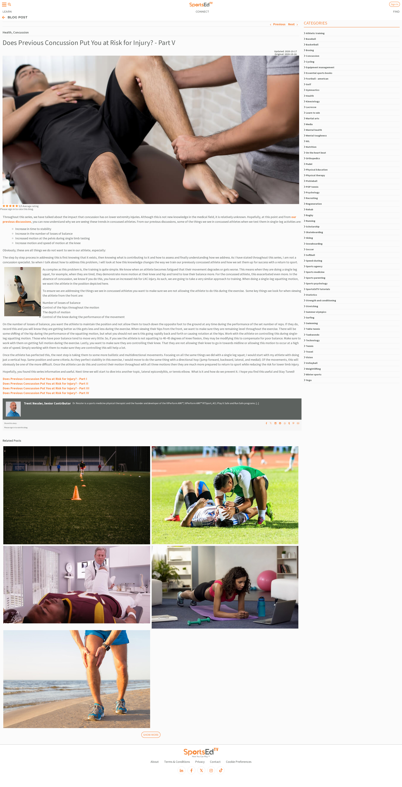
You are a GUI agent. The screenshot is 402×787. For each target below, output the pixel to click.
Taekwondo (312, 334)
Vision (309, 357)
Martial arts (312, 118)
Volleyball (311, 363)
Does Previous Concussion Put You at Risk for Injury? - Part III (46, 388)
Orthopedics (312, 158)
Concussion (312, 55)
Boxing (309, 50)
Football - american (316, 78)
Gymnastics (312, 89)
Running (310, 220)
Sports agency (313, 266)
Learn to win (312, 112)
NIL (307, 141)
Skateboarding (314, 232)
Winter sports (313, 374)
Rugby (309, 215)
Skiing (309, 237)
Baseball (310, 38)
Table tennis (312, 328)
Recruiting (311, 198)
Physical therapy (315, 175)
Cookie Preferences (238, 762)
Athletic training (315, 33)
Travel (309, 351)
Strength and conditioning (320, 300)
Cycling (309, 61)
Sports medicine (314, 271)
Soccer (309, 249)
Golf (308, 84)
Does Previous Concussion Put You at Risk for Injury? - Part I (45, 379)
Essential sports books (318, 73)
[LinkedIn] (181, 770)
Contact (215, 762)
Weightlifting (313, 368)
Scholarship (312, 226)
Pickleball (311, 180)
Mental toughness (316, 135)
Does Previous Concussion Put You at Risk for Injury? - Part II (45, 383)
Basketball (311, 44)
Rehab (309, 209)
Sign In (394, 4)
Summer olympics (315, 311)
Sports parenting (315, 277)
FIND (396, 11)
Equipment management (319, 67)
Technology (312, 340)
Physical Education (316, 169)
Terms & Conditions (177, 762)
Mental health (313, 129)
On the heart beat (315, 152)
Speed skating (313, 260)
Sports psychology (316, 283)
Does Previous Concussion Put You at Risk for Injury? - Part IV (46, 393)
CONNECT (202, 11)
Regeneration (313, 203)
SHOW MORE (151, 735)
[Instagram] (211, 770)
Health (309, 95)
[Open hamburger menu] (4, 4)
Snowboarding (314, 243)
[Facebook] (191, 770)
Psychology (312, 192)
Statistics (311, 294)
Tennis (309, 346)
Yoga (308, 380)
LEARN (7, 11)
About (155, 762)
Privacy (200, 762)
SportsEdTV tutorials (317, 289)
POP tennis (311, 186)
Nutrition (310, 146)
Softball (310, 255)
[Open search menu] (9, 4)
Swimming (311, 323)
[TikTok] (221, 770)
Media (309, 124)
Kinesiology (312, 101)
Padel (308, 164)
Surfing (309, 317)
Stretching (311, 306)
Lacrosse (310, 107)
